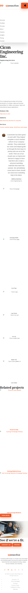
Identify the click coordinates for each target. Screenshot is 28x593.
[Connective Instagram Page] (9, 570)
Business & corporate (15, 120)
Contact (2, 41)
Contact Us (6, 544)
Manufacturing (4, 120)
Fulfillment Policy (15, 587)
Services (2, 20)
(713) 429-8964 (15, 581)
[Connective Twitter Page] (19, 570)
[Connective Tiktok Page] (5, 570)
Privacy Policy (15, 585)
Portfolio (2, 23)
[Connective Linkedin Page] (12, 570)
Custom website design (6, 127)
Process (2, 26)
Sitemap (15, 589)
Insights (2, 35)
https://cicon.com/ (5, 114)
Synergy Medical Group (14, 471)
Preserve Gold (14, 429)
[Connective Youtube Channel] (15, 570)
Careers (2, 32)
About (1, 29)
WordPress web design (20, 127)
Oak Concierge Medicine (14, 512)
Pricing (2, 38)
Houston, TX (15, 579)
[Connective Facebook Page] (22, 570)
